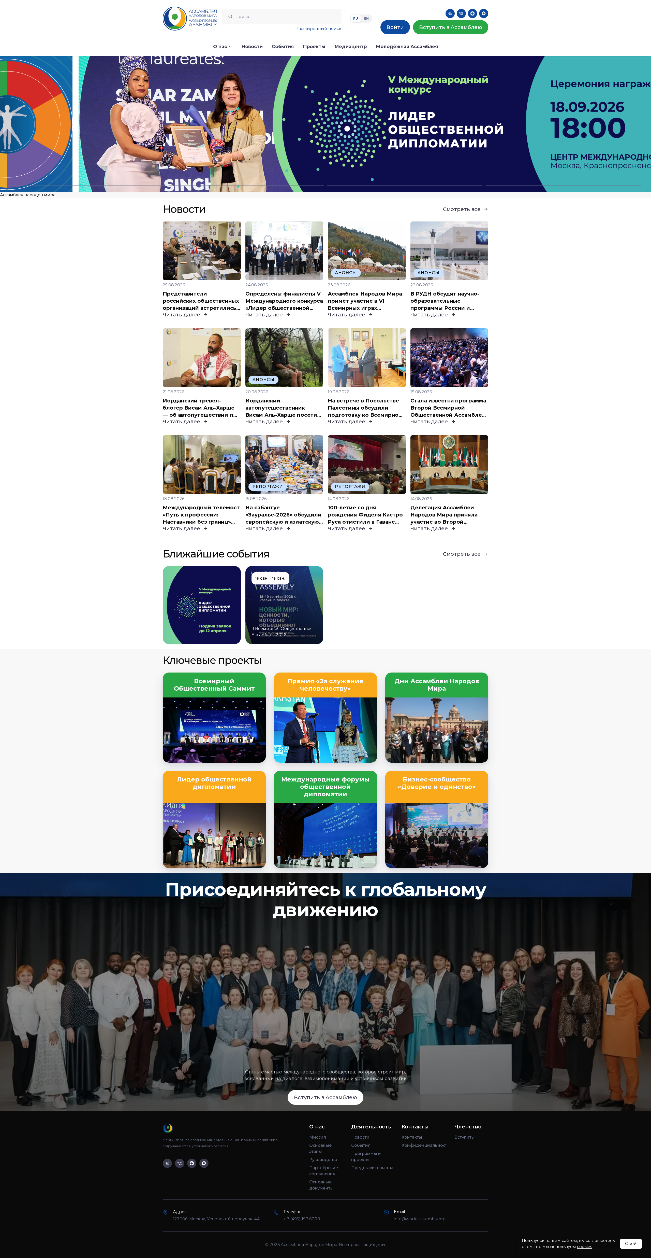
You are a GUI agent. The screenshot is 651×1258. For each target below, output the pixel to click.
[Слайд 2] (246, 185)
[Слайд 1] (88, 185)
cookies (584, 1246)
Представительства (372, 1167)
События (361, 1145)
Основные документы (321, 1185)
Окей (631, 1243)
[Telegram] (450, 13)
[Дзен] (472, 13)
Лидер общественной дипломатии (214, 783)
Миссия (317, 1137)
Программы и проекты (366, 1156)
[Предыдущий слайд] (81, 124)
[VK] (461, 13)
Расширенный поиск (318, 28)
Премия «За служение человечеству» (325, 685)
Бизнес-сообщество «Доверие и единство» (437, 783)
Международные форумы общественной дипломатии (325, 787)
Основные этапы (320, 1148)
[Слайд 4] (563, 185)
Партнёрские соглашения (323, 1170)
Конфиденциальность (424, 1145)
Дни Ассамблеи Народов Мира (436, 685)
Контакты (412, 1137)
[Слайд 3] (404, 185)
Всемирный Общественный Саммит (214, 685)
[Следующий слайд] (569, 124)
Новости (360, 1137)
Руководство (323, 1159)
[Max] (483, 13)
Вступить (464, 1137)
